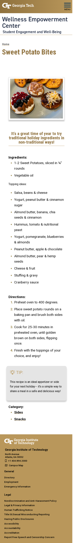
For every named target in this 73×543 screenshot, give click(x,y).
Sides (18, 412)
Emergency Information (17, 486)
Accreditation (11, 532)
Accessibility (11, 523)
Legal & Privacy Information (19, 505)
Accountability (12, 528)
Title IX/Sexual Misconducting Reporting (26, 514)
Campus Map (16, 465)
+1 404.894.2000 (17, 460)
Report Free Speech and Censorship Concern (29, 537)
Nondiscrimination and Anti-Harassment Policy (30, 500)
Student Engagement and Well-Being (32, 32)
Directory (9, 477)
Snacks (20, 419)
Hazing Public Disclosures (19, 519)
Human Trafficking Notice (18, 509)
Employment (11, 481)
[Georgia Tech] (21, 440)
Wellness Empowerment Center (35, 22)
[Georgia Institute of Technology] (18, 5)
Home (5, 44)
